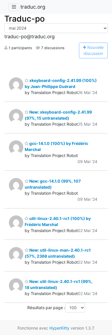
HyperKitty (59, 328)
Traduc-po (24, 19)
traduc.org (32, 7)
